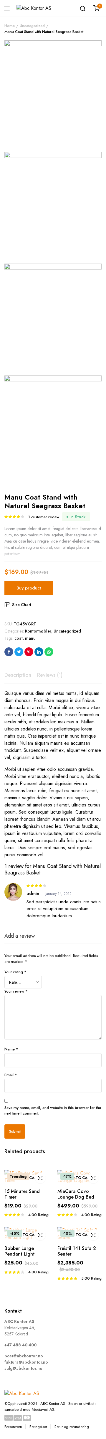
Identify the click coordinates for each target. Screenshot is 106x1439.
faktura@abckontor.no (26, 1362)
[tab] (17, 675)
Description (17, 675)
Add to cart (27, 1177)
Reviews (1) (50, 675)
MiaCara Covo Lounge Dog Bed (75, 1194)
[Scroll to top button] (96, 1411)
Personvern (13, 1427)
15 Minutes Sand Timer (22, 1194)
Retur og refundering (71, 1427)
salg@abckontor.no (23, 1368)
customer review (43, 517)
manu (30, 638)
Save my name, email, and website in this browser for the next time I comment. (52, 1110)
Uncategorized (32, 25)
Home (9, 25)
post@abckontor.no (23, 1356)
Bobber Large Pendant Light (19, 1251)
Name (11, 1049)
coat (18, 638)
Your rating (15, 972)
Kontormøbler (38, 631)
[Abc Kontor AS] (37, 8)
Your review (16, 991)
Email (10, 1075)
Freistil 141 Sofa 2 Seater (76, 1251)
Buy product (28, 588)
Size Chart (21, 605)
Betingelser (38, 1427)
